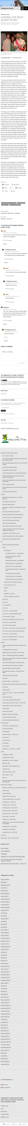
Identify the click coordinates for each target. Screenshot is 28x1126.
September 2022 (5, 885)
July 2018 (3, 921)
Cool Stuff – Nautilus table (9, 622)
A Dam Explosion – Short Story (9, 807)
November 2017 (5, 941)
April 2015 (3, 1028)
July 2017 (3, 952)
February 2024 (4, 879)
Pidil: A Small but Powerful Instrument (12, 526)
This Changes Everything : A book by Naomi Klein (14, 473)
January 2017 (4, 969)
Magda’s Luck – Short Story (9, 819)
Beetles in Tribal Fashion (8, 504)
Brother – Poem (6, 763)
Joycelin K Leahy (16, 381)
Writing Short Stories (6, 784)
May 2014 (3, 1053)
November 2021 (5, 902)
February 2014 (4, 1061)
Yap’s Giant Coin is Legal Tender (10, 675)
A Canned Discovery (7, 697)
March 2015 (4, 1030)
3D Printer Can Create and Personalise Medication (14, 684)
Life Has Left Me (6, 769)
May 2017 (3, 958)
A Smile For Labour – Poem (8, 771)
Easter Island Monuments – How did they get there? (13, 672)
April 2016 (3, 994)
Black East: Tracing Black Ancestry (11, 511)
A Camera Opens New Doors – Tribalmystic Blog (15, 570)
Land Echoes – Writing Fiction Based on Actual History (14, 508)
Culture (3, 494)
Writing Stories (5, 14)
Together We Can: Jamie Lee (9, 501)
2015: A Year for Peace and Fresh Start (11, 700)
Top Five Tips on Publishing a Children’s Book (13, 662)
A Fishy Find (5, 687)
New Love (4, 777)
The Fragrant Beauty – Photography (14, 553)
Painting (6, 587)
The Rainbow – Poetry (7, 754)
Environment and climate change (9, 453)
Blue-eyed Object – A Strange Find (10, 681)
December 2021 (5, 899)
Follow (3, 410)
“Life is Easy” (5, 678)
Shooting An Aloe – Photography (13, 576)
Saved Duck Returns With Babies (10, 714)
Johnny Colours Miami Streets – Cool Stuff (13, 636)
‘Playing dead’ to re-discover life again (11, 705)
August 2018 (4, 918)
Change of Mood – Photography (13, 566)
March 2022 (4, 890)
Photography (7, 550)
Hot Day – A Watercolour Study (11, 596)
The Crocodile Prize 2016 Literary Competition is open (14, 646)
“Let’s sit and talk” (6, 605)
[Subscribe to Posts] (1, 1084)
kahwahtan (6, 307)
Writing (3, 642)
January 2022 (4, 896)
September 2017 (5, 946)
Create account (4, 1105)
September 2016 (5, 980)
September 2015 (5, 1014)
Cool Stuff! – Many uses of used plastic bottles (14, 628)
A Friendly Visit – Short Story (9, 805)
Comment (21, 363)
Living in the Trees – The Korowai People (12, 517)
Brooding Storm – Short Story (9, 810)
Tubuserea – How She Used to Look (10, 533)
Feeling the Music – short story (10, 813)
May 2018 (3, 924)
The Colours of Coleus (9, 585)
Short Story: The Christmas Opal (10, 725)
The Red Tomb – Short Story (9, 796)
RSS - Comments (6, 1087)
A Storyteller (5, 790)
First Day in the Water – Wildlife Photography (13, 557)
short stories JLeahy (15, 204)
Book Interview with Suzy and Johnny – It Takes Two (13, 863)
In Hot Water (5, 743)
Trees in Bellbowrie (5, 851)
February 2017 (4, 966)
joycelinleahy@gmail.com (7, 1079)
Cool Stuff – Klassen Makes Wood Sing (11, 613)
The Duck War (5, 708)
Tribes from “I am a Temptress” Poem (11, 766)
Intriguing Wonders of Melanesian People (12, 514)
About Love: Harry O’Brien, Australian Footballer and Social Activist (14, 659)
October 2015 (4, 1011)
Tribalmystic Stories (7, 8)
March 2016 (4, 997)
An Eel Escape (5, 737)
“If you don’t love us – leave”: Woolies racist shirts (13, 693)
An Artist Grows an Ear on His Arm (10, 544)
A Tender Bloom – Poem (8, 757)
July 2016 (3, 986)
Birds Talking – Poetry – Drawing (10, 760)
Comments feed (5, 1114)
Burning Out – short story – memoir (11, 748)
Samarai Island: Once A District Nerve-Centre (13, 652)
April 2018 (3, 927)
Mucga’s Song (5, 746)
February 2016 (4, 1000)
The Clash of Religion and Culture (10, 520)
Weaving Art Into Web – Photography (14, 560)
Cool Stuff (5, 602)
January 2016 (4, 1002)
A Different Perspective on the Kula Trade (12, 536)
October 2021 (4, 904)
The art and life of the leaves (9, 491)
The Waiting (4, 854)
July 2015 (3, 1019)
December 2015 (5, 1005)
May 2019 (3, 916)
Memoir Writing (5, 723)
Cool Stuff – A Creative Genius (9, 633)
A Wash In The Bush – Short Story (10, 734)
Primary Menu (26, 8)
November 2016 (5, 974)
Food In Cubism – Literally (8, 616)
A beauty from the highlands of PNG (11, 539)
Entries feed (4, 1111)
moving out (5, 204)
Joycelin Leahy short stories (9, 202)
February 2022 (4, 893)
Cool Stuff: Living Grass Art (9, 625)
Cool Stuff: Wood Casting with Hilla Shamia (13, 631)
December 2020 (5, 907)
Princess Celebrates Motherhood (10, 720)
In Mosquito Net (6, 740)
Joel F (4, 231)
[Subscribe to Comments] (1, 1087)
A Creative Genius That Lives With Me (14, 579)
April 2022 (3, 888)
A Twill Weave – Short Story (9, 802)
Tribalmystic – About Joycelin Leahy (10, 838)
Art (1, 541)
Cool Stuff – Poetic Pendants (9, 639)
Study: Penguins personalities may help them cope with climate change (14, 459)
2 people (10, 320)
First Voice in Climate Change (9, 467)
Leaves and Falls (5, 848)
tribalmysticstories (11, 249)
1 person (10, 240)
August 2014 (4, 1050)
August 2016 (4, 983)
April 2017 (3, 960)
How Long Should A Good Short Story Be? (12, 665)
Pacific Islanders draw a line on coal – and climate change (14, 463)
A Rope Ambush (6, 731)
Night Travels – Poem (7, 774)
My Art (4, 547)
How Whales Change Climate (9, 470)
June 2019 (3, 913)
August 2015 (4, 1016)
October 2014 (4, 1044)
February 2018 (4, 932)
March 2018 (4, 930)
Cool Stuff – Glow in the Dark (9, 610)
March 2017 (4, 963)
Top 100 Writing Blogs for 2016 (10, 649)
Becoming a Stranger (7, 728)
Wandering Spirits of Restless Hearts (11, 668)
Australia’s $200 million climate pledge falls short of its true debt (13, 476)
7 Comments (14, 24)
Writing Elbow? (6, 689)
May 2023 (3, 882)
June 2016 (3, 988)
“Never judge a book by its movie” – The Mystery (14, 702)
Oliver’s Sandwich (6, 793)
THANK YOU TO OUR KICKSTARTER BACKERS (13, 856)
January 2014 (4, 1064)
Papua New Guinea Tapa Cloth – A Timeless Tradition (12, 498)
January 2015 (4, 1036)
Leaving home (21, 202)
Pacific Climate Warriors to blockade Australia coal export (14, 481)
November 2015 (5, 1008)
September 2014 (5, 1047)
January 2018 (4, 935)
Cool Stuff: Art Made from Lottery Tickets (12, 619)
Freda (5, 590)
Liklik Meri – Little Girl (9, 593)
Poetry (2, 751)
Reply (6, 244)
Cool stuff (5, 599)
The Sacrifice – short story (9, 829)
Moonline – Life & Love (6, 217)
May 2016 (3, 991)
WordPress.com (5, 1117)
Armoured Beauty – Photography (13, 563)
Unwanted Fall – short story (9, 826)
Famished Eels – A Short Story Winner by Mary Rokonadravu (13, 823)
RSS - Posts (5, 1084)
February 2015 (4, 1033)
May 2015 (3, 1025)
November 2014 (5, 1042)
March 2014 (4, 1058)
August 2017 (4, 949)
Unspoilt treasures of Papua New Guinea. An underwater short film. (13, 529)
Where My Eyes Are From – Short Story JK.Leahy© (14, 787)
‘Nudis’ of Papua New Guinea (9, 523)
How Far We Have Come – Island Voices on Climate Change (14, 488)
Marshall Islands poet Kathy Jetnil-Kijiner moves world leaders (14, 781)
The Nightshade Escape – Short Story (11, 799)
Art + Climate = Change (7, 455)
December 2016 (5, 972)
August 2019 (4, 910)
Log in (2, 1108)
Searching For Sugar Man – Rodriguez (10, 212)
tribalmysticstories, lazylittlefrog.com (10, 23)
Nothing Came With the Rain (9, 717)
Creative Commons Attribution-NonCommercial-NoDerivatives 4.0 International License (14, 383)
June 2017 (3, 955)
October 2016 (4, 977)
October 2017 (4, 944)
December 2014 (5, 1039)
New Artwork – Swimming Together (13, 582)
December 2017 (5, 938)
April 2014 (3, 1056)
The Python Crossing (7, 711)
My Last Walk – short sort (8, 816)
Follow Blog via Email (8, 400)
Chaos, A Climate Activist (8, 484)
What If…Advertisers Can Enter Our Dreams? (13, 655)
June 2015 (3, 1022)
